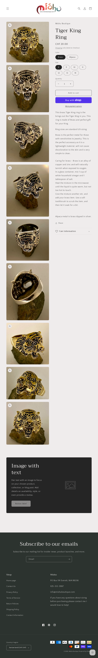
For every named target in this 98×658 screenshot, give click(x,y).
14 (75, 73)
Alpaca (72, 57)
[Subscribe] (69, 559)
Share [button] (60, 223)
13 (67, 73)
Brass (60, 57)
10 (74, 67)
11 (82, 67)
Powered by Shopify (85, 651)
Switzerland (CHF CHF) (17, 647)
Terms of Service (13, 598)
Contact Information (14, 615)
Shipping (58, 48)
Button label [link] (21, 504)
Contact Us (11, 586)
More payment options (73, 106)
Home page (11, 581)
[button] (7, 8)
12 (59, 73)
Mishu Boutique (73, 651)
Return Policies (12, 604)
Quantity (58, 79)
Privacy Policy (12, 592)
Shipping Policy (12, 609)
